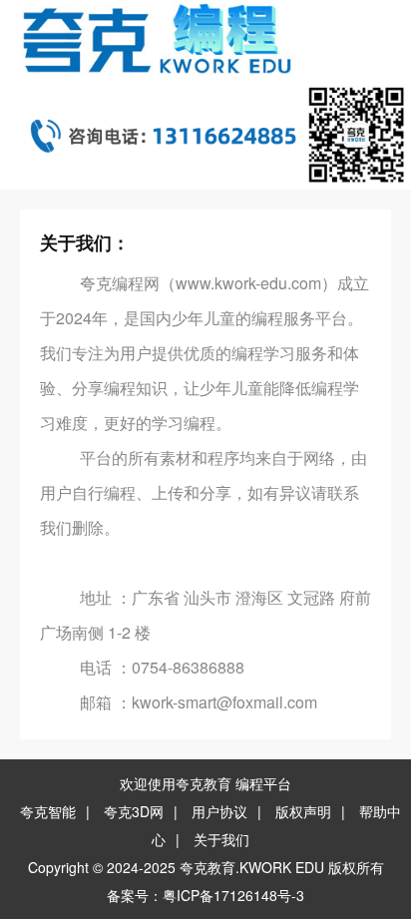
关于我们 (221, 839)
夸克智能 (48, 811)
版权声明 (303, 811)
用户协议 (219, 811)
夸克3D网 (134, 811)
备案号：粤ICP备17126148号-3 (205, 895)
